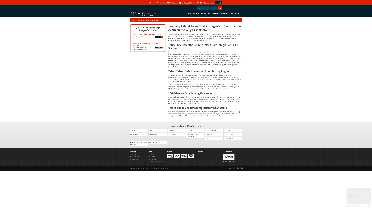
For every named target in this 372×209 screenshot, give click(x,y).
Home (189, 13)
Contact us (154, 159)
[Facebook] (226, 168)
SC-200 (228, 131)
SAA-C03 (172, 131)
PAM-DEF (153, 131)
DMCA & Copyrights (157, 161)
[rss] (242, 168)
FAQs (153, 154)
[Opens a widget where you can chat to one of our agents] (358, 198)
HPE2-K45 (153, 134)
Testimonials (224, 13)
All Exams (196, 13)
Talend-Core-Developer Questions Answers (147, 35)
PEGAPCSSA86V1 (212, 131)
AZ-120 (209, 138)
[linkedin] (238, 168)
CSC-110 (172, 134)
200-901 (210, 134)
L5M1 (190, 131)
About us (154, 157)
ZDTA (133, 131)
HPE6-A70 (229, 138)
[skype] (234, 168)
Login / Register (234, 13)
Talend (140, 20)
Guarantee (215, 13)
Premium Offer (205, 13)
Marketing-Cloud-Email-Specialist (138, 143)
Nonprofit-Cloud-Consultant (193, 136)
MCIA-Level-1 (230, 134)
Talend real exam (202, 79)
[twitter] (230, 168)
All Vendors (136, 157)
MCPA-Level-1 (155, 142)
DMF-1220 (135, 134)
